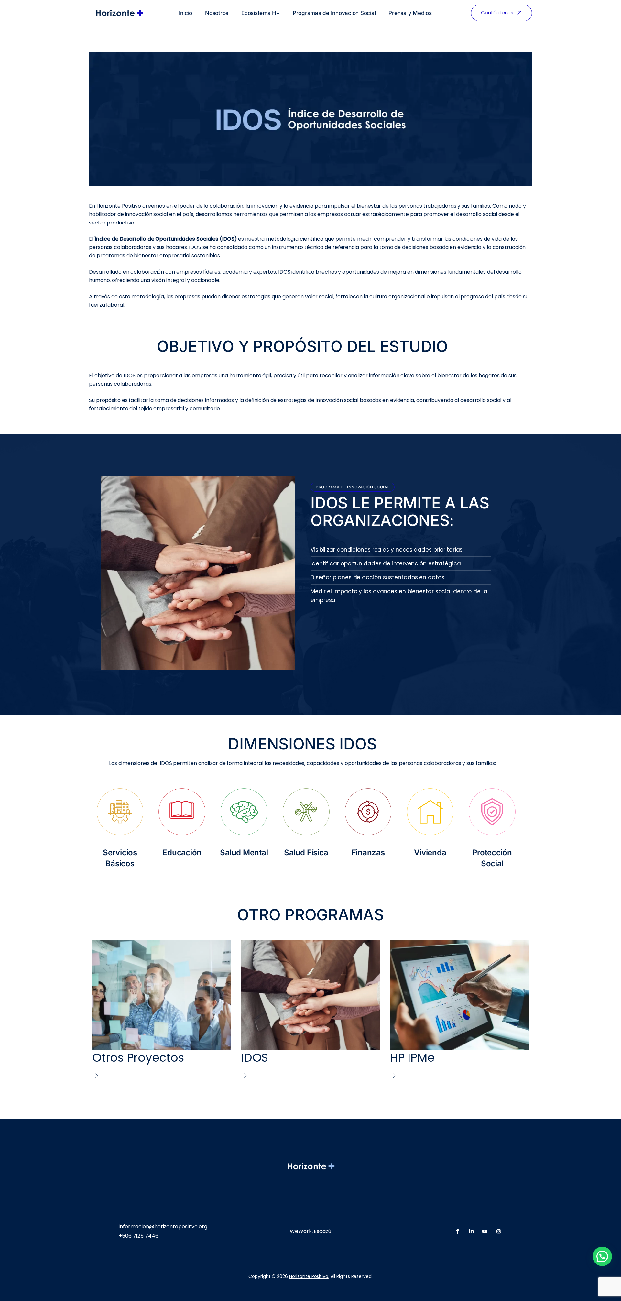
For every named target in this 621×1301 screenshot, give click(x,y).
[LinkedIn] (471, 1231)
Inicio (185, 13)
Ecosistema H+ (260, 13)
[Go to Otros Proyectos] (161, 1010)
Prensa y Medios (409, 13)
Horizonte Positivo (308, 1276)
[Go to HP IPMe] (459, 1010)
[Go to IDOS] (310, 1010)
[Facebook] (457, 1231)
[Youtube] (484, 1231)
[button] (602, 1256)
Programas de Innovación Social (334, 13)
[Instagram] (498, 1231)
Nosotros (216, 13)
